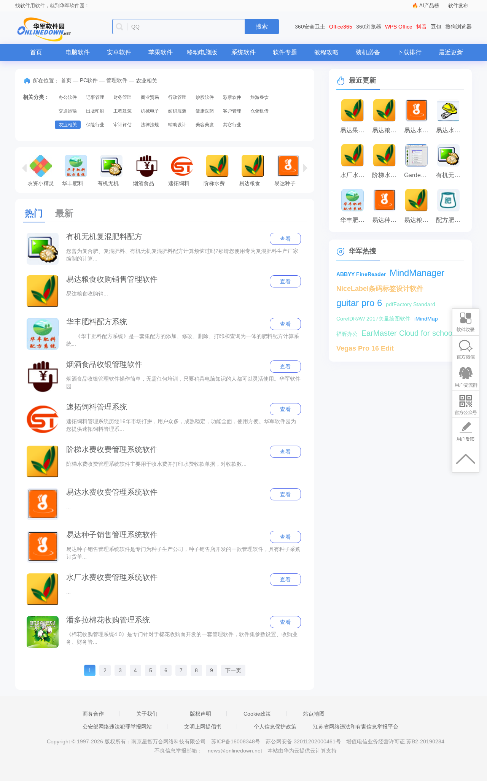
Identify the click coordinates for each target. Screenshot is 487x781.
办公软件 (68, 97)
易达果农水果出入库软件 (354, 130)
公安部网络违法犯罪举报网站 (117, 726)
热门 (34, 213)
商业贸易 (150, 97)
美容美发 (205, 124)
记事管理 (95, 97)
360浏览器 (368, 26)
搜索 (262, 26)
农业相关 (68, 124)
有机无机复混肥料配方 (113, 183)
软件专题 (285, 52)
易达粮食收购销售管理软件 (255, 183)
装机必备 (368, 52)
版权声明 (200, 713)
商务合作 (93, 713)
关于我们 (147, 713)
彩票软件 (232, 97)
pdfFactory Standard (410, 304)
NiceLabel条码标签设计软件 (379, 288)
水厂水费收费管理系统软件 (112, 577)
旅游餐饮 (259, 97)
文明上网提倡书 (202, 726)
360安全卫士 (310, 26)
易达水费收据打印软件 (450, 130)
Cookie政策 (257, 713)
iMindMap (426, 319)
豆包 (436, 26)
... (68, 506)
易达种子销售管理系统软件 (290, 183)
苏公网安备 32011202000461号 (304, 741)
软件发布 (458, 5)
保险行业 (95, 124)
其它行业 (232, 124)
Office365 (340, 26)
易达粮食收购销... (87, 293)
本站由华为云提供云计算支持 (302, 751)
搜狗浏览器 (458, 26)
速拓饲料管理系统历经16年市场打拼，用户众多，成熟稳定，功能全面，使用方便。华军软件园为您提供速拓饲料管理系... (181, 425)
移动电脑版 (202, 52)
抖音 (421, 26)
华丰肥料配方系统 (78, 183)
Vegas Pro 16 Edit (365, 348)
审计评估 (122, 124)
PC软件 (89, 80)
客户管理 (232, 111)
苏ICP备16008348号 (235, 741)
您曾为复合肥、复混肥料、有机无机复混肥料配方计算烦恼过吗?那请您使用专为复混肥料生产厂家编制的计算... (182, 255)
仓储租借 (259, 111)
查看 (285, 239)
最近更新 (451, 52)
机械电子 (150, 111)
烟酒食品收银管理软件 (148, 183)
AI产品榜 (429, 5)
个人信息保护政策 (275, 726)
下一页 (233, 670)
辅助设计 (177, 124)
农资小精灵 (40, 183)
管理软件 (116, 80)
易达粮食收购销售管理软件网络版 (418, 220)
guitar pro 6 (359, 303)
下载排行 (409, 52)
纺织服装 (177, 111)
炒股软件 (205, 97)
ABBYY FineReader (361, 274)
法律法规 (150, 124)
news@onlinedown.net (235, 751)
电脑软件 (77, 52)
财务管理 (122, 97)
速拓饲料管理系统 (184, 183)
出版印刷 (95, 111)
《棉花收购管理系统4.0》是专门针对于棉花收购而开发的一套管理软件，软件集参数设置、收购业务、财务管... (182, 638)
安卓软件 (119, 52)
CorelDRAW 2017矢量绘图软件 (373, 319)
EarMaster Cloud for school (407, 333)
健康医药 (205, 111)
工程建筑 (122, 111)
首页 (36, 52)
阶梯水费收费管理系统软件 (219, 183)
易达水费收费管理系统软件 (112, 492)
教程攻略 (326, 52)
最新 (64, 213)
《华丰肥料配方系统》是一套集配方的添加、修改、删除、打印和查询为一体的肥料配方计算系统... (182, 340)
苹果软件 (160, 52)
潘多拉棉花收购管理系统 (108, 620)
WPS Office (398, 26)
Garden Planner (418, 175)
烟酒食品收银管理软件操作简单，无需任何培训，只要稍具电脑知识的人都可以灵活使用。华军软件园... (183, 382)
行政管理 (177, 97)
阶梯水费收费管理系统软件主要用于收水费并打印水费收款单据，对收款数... (156, 464)
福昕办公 (347, 334)
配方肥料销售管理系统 (450, 220)
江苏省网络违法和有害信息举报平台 (355, 726)
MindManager (417, 273)
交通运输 (68, 111)
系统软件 (243, 52)
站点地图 (314, 713)
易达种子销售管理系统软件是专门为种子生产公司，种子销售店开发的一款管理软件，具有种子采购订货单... (183, 553)
